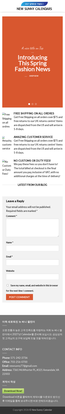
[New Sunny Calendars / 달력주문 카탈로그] (34, 6)
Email (9, 256)
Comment (11, 216)
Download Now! (13, 391)
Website (10, 270)
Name (9, 242)
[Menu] (4, 6)
